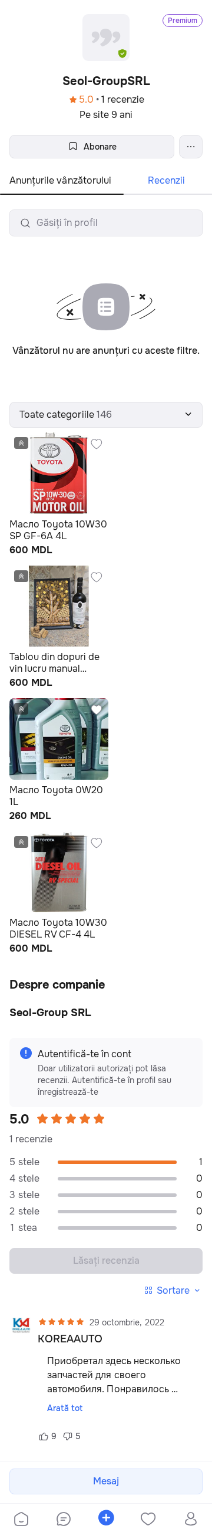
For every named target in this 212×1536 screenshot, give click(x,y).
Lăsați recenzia (106, 1260)
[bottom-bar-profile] (191, 1520)
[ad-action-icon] (96, 444)
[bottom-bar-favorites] (148, 1520)
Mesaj (106, 1481)
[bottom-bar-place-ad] (106, 1520)
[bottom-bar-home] (21, 1520)
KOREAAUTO (70, 1338)
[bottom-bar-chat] (63, 1520)
